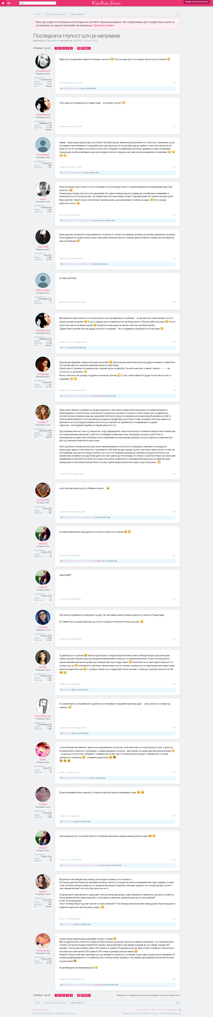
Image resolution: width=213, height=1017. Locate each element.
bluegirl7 (86, 220)
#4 (174, 215)
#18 (173, 860)
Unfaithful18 (77, 41)
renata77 (43, 422)
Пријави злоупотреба (132, 1013)
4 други (95, 220)
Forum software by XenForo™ (54, 1013)
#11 (173, 555)
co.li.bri (88, 264)
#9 (174, 474)
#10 (173, 512)
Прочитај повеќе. (103, 25)
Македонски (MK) (39, 1010)
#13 (173, 639)
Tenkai (43, 804)
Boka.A (66, 348)
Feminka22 (78, 264)
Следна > (86, 48)
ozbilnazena (43, 114)
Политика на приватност (170, 1013)
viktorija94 (86, 396)
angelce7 (77, 396)
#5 (174, 259)
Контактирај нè (142, 1010)
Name (42, 891)
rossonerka (43, 950)
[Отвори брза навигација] (178, 14)
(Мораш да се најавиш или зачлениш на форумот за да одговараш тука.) (148, 995)
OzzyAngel (42, 154)
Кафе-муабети (52, 41)
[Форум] (9, 3)
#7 (174, 342)
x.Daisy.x (43, 627)
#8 (174, 390)
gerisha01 (67, 690)
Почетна (161, 1010)
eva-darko (83, 517)
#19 (173, 919)
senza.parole (79, 985)
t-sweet (66, 88)
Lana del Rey (68, 264)
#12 (173, 599)
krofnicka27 (68, 220)
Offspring (43, 374)
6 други (99, 985)
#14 (173, 684)
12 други (96, 396)
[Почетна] (3, 3)
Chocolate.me (43, 715)
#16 (173, 772)
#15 (173, 728)
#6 (174, 302)
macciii (43, 543)
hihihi (43, 759)
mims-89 (43, 246)
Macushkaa (75, 88)
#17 (173, 816)
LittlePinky (67, 173)
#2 (174, 126)
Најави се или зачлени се (196, 2)
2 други (98, 561)
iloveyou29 (89, 985)
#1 (174, 83)
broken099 (43, 500)
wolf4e (43, 667)
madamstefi (78, 173)
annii (43, 199)
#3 (174, 167)
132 (78, 48)
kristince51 (92, 865)
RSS (180, 1010)
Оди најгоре (172, 1010)
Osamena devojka (70, 517)
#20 (173, 979)
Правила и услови (150, 1013)
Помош (153, 1010)
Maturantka (43, 290)
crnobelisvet (88, 561)
